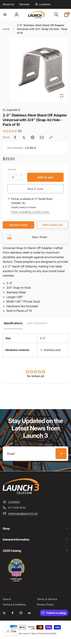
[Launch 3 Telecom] (21, 493)
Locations (14, 501)
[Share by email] (42, 137)
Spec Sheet (39, 237)
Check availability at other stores (30, 212)
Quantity (11, 169)
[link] (8, 4)
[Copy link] (51, 137)
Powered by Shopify (47, 633)
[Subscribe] (61, 453)
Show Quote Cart (52, 224)
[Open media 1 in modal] (35, 69)
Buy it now (35, 189)
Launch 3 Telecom (30, 633)
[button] (5, 15)
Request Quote (18, 224)
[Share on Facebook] (15, 137)
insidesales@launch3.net (23, 513)
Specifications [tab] (13, 323)
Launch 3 (11, 110)
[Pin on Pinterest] (32, 137)
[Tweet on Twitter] (24, 137)
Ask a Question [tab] (37, 323)
